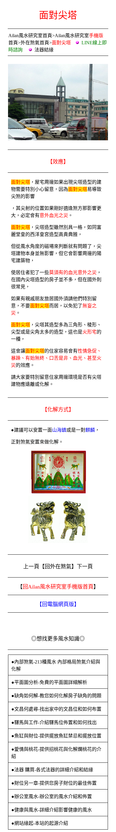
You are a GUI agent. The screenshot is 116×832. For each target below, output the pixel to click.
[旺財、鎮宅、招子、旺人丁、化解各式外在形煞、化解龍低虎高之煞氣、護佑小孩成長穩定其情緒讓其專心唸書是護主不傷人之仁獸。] (58, 541)
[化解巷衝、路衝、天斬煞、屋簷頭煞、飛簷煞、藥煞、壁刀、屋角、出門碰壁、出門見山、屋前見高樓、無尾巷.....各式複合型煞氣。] (58, 492)
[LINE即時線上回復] (23, 49)
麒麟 (90, 429)
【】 (58, 604)
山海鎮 (59, 429)
